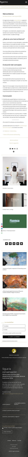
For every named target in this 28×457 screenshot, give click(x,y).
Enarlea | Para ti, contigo (8, 209)
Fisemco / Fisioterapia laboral (9, 230)
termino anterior (14, 140)
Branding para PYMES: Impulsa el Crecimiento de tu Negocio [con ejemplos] (14, 314)
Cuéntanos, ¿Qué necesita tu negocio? (11, 416)
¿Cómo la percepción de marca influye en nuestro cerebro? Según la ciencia (13, 291)
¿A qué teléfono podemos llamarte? (19, 403)
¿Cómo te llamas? (6, 404)
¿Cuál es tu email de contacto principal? (11, 410)
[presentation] (15, 171)
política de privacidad (17, 333)
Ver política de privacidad (8, 426)
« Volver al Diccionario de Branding (11, 134)
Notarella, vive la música (8, 188)
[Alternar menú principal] (26, 2)
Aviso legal (14, 446)
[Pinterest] (1, 226)
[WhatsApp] (1, 233)
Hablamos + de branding (10, 131)
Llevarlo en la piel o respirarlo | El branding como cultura (14, 269)
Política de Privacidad (14, 448)
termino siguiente (14, 143)
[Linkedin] (1, 228)
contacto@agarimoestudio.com (13, 394)
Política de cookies (13, 444)
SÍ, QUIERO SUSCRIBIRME (14, 336)
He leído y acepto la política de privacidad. (13, 427)
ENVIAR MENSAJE (7, 431)
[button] (6, 243)
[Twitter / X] (1, 231)
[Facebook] (1, 224)
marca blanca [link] (18, 20)
